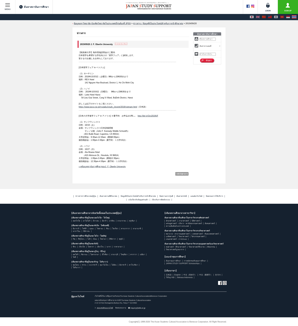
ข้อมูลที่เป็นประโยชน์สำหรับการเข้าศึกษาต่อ (138, 196)
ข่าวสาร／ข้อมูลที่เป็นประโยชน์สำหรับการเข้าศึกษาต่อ (158, 23)
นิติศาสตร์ (196, 221)
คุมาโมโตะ (104, 265)
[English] (257, 17)
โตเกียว (115, 228)
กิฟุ (74, 239)
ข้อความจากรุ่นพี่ (166, 196)
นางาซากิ (93, 265)
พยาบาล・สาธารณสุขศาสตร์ (178, 234)
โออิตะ (114, 265)
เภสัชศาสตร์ (171, 236)
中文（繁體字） (205, 275)
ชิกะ (74, 247)
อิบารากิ (76, 228)
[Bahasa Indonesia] (288, 17)
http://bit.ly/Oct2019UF (148, 116)
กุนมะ (91, 228)
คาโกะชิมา (133, 265)
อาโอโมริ (86, 221)
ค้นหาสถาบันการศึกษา (36, 7)
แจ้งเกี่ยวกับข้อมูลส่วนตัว (138, 200)
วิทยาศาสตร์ (183, 236)
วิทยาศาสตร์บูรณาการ (175, 249)
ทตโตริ (75, 254)
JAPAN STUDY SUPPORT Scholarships (183, 263)
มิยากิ (104, 221)
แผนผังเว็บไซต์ (196, 196)
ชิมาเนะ (84, 254)
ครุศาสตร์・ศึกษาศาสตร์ (176, 247)
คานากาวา (125, 228)
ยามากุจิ (114, 254)
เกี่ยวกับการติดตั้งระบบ (161, 200)
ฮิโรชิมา (105, 254)
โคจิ (74, 257)
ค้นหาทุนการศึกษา (173, 261)
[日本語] (251, 17)
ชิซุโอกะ (81, 239)
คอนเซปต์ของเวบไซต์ (105, 308)
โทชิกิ (84, 228)
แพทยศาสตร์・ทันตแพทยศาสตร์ (205, 234)
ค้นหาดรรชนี (181, 196)
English (177, 275)
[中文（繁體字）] (270, 17)
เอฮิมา (142, 254)
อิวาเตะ (96, 221)
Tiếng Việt (170, 277)
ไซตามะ (100, 228)
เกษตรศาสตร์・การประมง (176, 239)
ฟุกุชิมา (132, 221)
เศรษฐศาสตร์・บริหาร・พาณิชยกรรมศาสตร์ (184, 223)
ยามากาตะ (121, 221)
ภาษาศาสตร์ (184, 221)
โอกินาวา (76, 267)
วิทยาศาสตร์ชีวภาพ (197, 247)
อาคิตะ (112, 221)
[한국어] (276, 17)
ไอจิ (88, 239)
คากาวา (133, 254)
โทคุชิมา (124, 254)
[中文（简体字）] (264, 17)
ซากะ (84, 265)
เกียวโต (82, 247)
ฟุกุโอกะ (76, 265)
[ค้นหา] (207, 60)
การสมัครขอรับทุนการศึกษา (195, 261)
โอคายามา (94, 254)
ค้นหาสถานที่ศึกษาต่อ (108, 196)
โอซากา (91, 247)
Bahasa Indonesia (185, 277)
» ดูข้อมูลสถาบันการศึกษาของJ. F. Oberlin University (102, 166)
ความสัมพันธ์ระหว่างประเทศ (177, 226)
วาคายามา (118, 247)
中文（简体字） (189, 275)
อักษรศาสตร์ (171, 221)
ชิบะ (108, 228)
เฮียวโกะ (100, 247)
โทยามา (103, 239)
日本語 (169, 275)
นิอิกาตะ (86, 231)
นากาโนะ (76, 231)
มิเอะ (95, 239)
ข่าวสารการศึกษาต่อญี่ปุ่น (85, 196)
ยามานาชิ (137, 228)
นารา (109, 247)
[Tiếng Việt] (282, 17)
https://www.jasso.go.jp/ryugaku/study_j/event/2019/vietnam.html (108, 107)
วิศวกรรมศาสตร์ (198, 236)
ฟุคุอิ (121, 239)
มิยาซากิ (122, 265)
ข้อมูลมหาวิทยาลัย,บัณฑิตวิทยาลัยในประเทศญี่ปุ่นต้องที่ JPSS (102, 23)
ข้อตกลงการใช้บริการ (214, 196)
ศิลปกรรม (211, 247)
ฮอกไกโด (76, 221)
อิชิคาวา (112, 239)
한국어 (218, 275)
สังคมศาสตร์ (210, 223)
